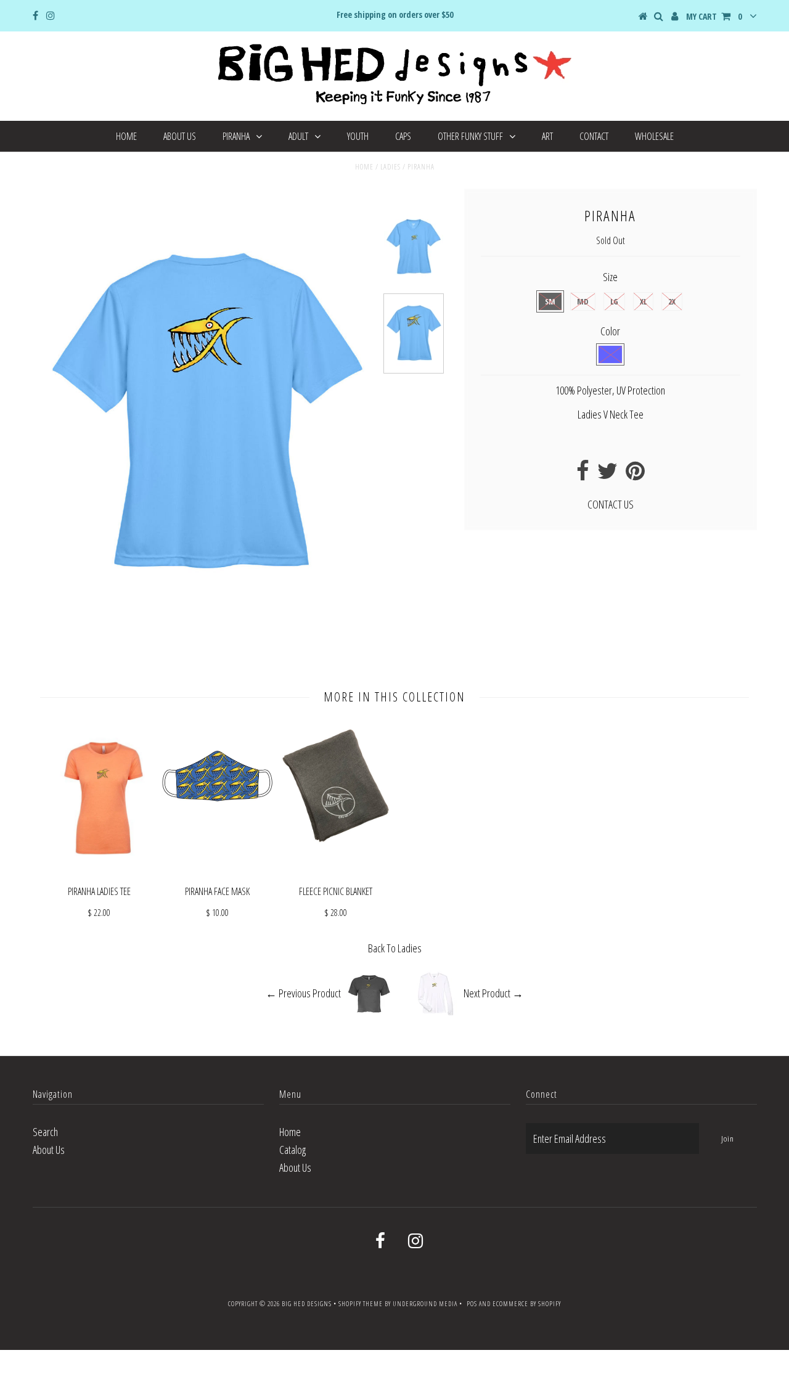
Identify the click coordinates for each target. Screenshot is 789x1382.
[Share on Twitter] (607, 474)
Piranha (236, 136)
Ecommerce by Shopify (527, 1303)
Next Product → (493, 993)
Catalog (292, 1149)
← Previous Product (303, 993)
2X (672, 301)
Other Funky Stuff (470, 136)
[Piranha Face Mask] (217, 871)
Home (126, 136)
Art (547, 136)
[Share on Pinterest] (635, 474)
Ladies (390, 167)
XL (643, 301)
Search (45, 1131)
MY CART (714, 16)
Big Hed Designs (307, 1303)
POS (472, 1303)
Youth (358, 136)
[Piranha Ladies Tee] (99, 866)
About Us (179, 136)
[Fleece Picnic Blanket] (336, 840)
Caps (403, 136)
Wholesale (654, 136)
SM (550, 301)
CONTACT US (610, 504)
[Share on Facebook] (582, 474)
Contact (593, 136)
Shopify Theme (360, 1303)
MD (583, 301)
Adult (298, 136)
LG (614, 301)
